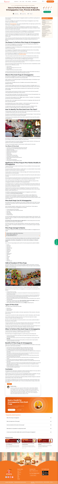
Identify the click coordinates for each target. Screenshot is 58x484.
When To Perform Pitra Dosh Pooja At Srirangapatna (47, 33)
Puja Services (19, 470)
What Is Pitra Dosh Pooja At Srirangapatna (45, 22)
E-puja (23, 1)
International (34, 1)
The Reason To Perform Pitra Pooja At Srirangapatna (47, 20)
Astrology (30, 1)
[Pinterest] (12, 477)
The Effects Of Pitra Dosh (46, 25)
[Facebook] (6, 477)
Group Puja (19, 474)
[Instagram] (8, 477)
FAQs (18, 477)
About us (18, 478)
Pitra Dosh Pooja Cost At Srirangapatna (45, 28)
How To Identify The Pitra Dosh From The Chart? (47, 24)
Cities (20, 1)
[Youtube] (10, 477)
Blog (14, 5)
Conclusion (43, 36)
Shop (26, 1)
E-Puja (18, 473)
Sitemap (18, 479)
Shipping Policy (33, 482)
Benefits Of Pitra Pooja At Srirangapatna (45, 35)
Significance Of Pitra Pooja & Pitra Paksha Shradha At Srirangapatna (46, 27)
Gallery (18, 476)
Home (12, 5)
